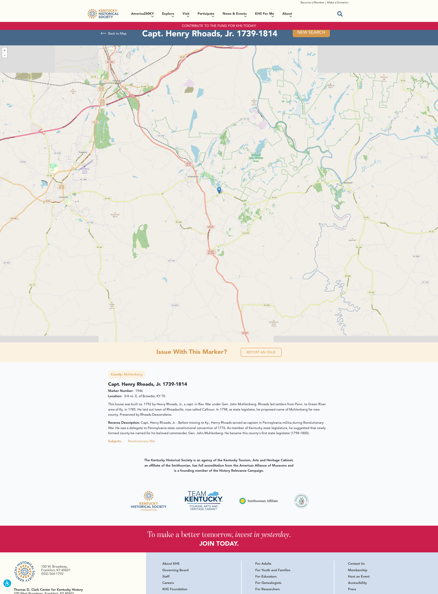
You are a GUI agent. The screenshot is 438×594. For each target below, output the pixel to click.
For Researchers (267, 589)
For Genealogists (268, 583)
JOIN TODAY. (219, 543)
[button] (219, 190)
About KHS (170, 564)
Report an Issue (261, 352)
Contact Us (356, 564)
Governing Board (175, 570)
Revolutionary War (141, 441)
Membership (357, 570)
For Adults (263, 564)
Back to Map (117, 34)
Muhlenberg (126, 374)
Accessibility (357, 583)
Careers (168, 583)
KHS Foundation (174, 589)
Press (352, 589)
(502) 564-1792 (52, 574)
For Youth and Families (272, 570)
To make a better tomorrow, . (219, 534)
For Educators (266, 576)
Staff (166, 576)
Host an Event (359, 576)
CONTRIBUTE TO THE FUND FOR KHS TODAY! (219, 26)
